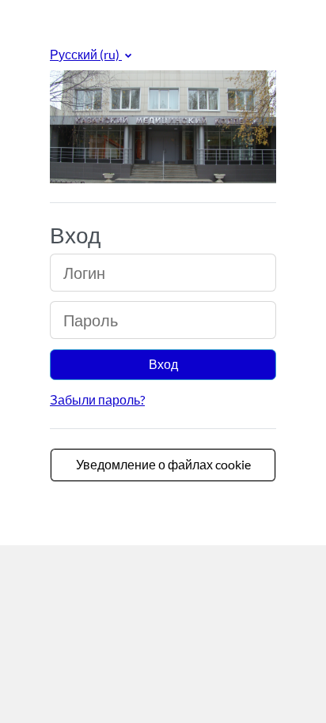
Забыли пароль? (97, 399)
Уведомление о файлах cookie (163, 464)
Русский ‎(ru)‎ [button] (86, 54)
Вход (163, 363)
